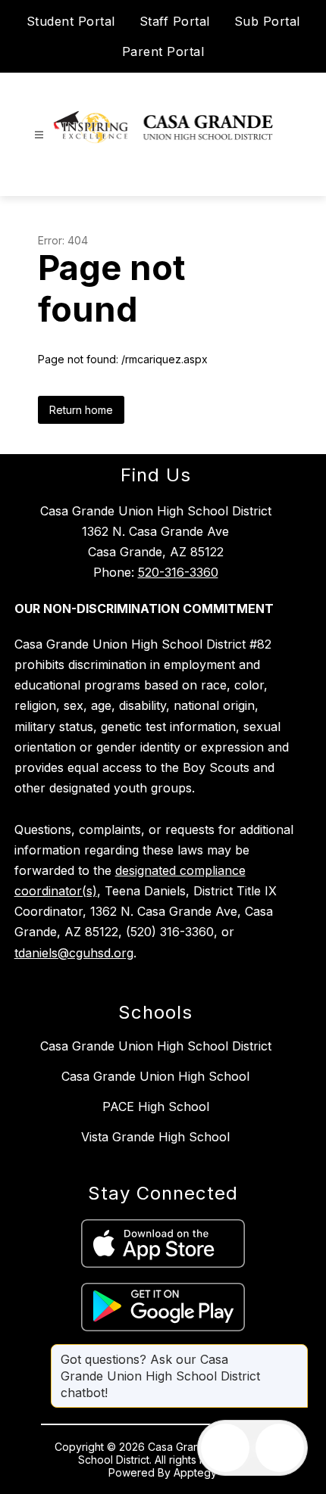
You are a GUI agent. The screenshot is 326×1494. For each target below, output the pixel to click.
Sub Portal (267, 21)
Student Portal (71, 21)
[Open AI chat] (279, 1448)
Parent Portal (163, 51)
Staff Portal (174, 21)
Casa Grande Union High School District (155, 1046)
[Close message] (295, 1351)
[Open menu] (39, 135)
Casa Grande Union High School (155, 1076)
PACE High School (155, 1106)
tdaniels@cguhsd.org (73, 952)
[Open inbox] (225, 1448)
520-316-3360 (178, 572)
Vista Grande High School (155, 1136)
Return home (81, 409)
